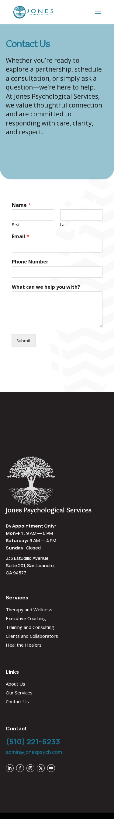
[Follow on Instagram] (30, 768)
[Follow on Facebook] (20, 768)
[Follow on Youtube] (51, 768)
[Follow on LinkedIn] (10, 768)
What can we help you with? (46, 287)
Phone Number (30, 262)
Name (21, 205)
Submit (23, 340)
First (15, 224)
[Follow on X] (41, 768)
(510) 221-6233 (33, 741)
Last (64, 224)
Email (20, 236)
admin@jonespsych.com (34, 752)
